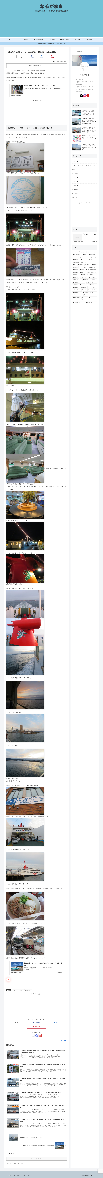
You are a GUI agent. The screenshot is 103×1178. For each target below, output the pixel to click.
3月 (88, 165)
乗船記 (9, 990)
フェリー (22, 990)
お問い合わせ (25, 1175)
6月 (81, 165)
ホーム (7, 1175)
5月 (83, 165)
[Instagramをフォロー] (36, 1035)
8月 (75, 165)
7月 (78, 165)
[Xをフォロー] (33, 1035)
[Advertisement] (51, 26)
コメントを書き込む (36, 1159)
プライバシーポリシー (15, 1175)
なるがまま (84, 75)
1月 (94, 165)
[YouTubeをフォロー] (40, 1035)
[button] (94, 51)
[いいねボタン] (8, 979)
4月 (86, 165)
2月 (91, 165)
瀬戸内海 (15, 990)
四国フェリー (29, 990)
